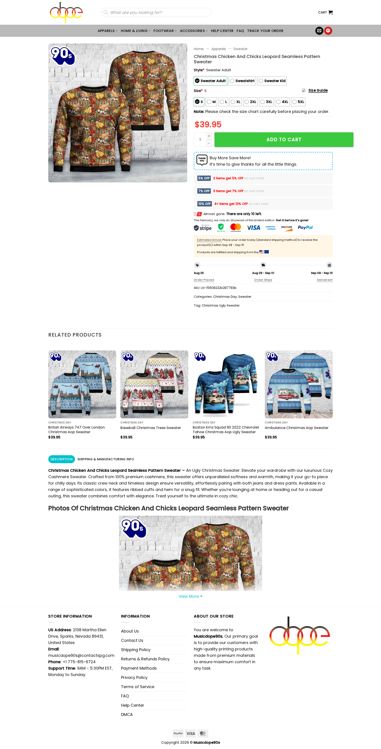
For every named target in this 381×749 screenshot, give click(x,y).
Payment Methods (139, 668)
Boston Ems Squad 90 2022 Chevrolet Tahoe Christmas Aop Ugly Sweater (226, 429)
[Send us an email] (319, 31)
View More (189, 596)
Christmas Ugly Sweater (221, 305)
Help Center (222, 30)
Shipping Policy (135, 649)
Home (199, 49)
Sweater (240, 49)
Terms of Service (137, 686)
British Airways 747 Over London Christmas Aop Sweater (76, 429)
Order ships (263, 280)
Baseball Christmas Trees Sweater (150, 427)
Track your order (265, 30)
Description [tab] (62, 459)
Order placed (204, 280)
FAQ (240, 30)
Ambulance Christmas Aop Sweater (297, 427)
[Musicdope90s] (68, 12)
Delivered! (325, 280)
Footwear (163, 30)
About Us (130, 631)
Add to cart (284, 139)
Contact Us (132, 640)
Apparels (106, 30)
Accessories (192, 30)
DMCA (127, 714)
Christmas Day (225, 296)
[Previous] (48, 395)
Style (199, 70)
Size (198, 90)
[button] (325, 12)
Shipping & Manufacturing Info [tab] (105, 459)
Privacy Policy (134, 677)
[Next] (332, 395)
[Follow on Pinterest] (328, 31)
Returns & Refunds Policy (145, 659)
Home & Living (134, 30)
